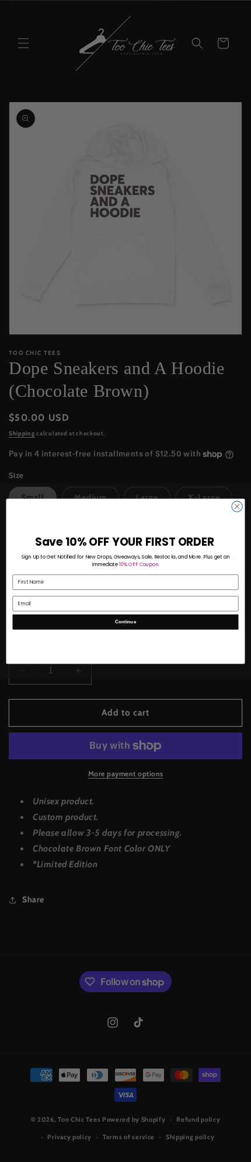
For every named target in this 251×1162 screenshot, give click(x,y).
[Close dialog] (237, 506)
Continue (126, 621)
